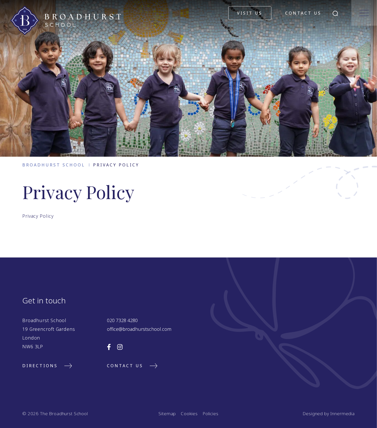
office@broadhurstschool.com (139, 329)
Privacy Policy (38, 216)
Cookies (189, 413)
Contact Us (303, 13)
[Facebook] (109, 347)
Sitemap (167, 413)
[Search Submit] (335, 13)
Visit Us (249, 13)
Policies (211, 413)
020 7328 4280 (122, 320)
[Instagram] (120, 347)
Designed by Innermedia (329, 413)
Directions (40, 366)
